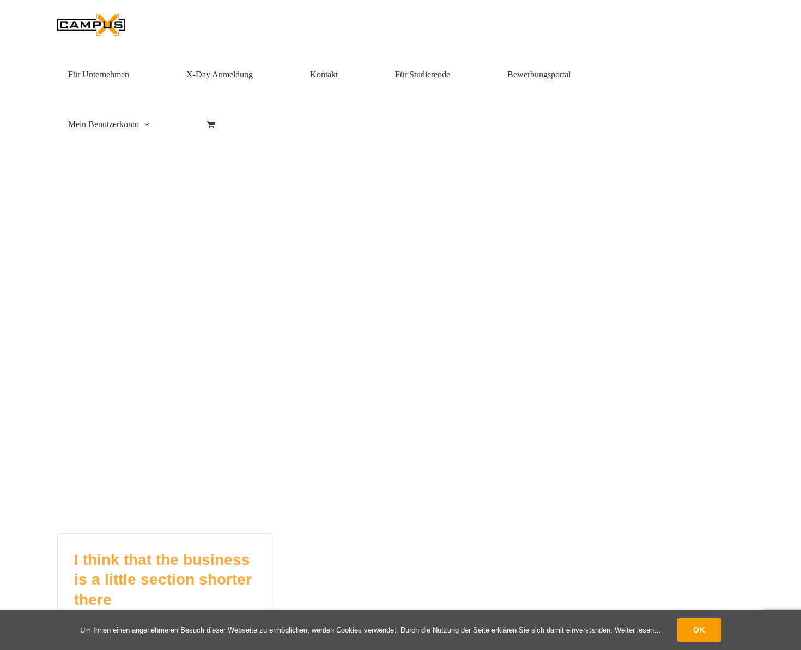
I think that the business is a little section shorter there (163, 579)
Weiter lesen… (638, 630)
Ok (699, 629)
